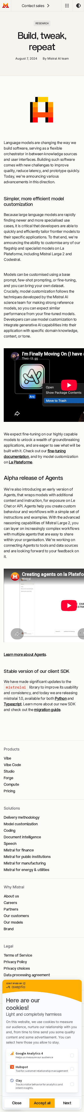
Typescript (12, 704)
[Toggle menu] (67, 5)
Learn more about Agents (25, 654)
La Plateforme (20, 462)
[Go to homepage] (5, 5)
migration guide (47, 709)
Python (60, 698)
